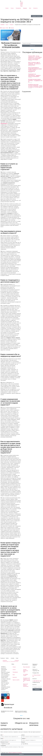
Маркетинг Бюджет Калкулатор (25, 685)
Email (2, 738)
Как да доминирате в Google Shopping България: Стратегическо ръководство (35, 69)
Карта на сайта (16, 679)
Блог (30, 8)
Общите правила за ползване (15, 752)
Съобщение (3, 745)
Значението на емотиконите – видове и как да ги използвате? (34, 75)
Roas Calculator (26, 667)
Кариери (25, 8)
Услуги (6, 8)
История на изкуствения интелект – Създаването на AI (35, 80)
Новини (11, 24)
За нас (12, 8)
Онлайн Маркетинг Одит (25, 670)
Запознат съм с (12, 752)
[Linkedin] (5, 694)
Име (2, 734)
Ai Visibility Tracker (25, 675)
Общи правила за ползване (21, 712)
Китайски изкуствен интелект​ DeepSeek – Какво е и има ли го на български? (35, 86)
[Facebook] (2, 694)
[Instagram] (2, 697)
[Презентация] (2, 704)
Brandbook (8, 708)
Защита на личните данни (20, 711)
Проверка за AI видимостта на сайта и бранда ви (26, 680)
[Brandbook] (2, 707)
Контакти (35, 8)
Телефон (23, 738)
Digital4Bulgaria (4, 123)
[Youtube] (8, 697)
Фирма (23, 734)
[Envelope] (2, 700)
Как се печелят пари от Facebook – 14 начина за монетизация (34, 63)
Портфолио (18, 8)
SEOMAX (2, 24)
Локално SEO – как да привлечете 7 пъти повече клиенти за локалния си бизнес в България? (35, 57)
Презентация (9, 704)
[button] (3, 657)
